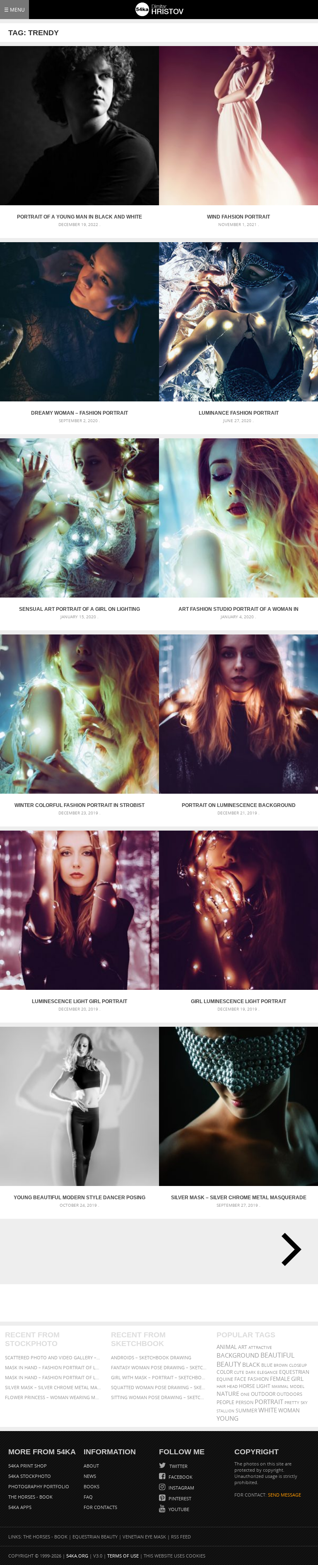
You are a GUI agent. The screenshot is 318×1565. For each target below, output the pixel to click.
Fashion (258, 1379)
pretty (291, 1402)
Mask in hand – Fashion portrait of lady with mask (53, 1377)
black (251, 1364)
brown (281, 1365)
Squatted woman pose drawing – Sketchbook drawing (159, 1387)
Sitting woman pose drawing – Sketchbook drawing (159, 1397)
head (232, 1386)
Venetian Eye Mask (144, 1536)
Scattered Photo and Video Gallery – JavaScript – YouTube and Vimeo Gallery (53, 1357)
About (91, 1466)
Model (297, 1386)
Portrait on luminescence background (239, 805)
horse (247, 1386)
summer (246, 1410)
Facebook (180, 1477)
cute (239, 1372)
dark (251, 1372)
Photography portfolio (38, 1486)
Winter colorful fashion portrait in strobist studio (79, 805)
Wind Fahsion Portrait (238, 217)
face (240, 1378)
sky (304, 1402)
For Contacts (100, 1507)
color (225, 1372)
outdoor (263, 1394)
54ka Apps (19, 1507)
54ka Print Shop (27, 1466)
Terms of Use (123, 1556)
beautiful (277, 1355)
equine (225, 1379)
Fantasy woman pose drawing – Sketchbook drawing (159, 1367)
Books (91, 1486)
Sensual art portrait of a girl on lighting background (79, 609)
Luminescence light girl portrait (79, 1001)
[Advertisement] (160, 1303)
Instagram (180, 1488)
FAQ (88, 1497)
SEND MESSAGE (284, 1495)
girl (297, 1379)
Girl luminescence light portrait (238, 1001)
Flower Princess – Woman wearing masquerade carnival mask (53, 1397)
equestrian (294, 1372)
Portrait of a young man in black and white (79, 217)
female (280, 1379)
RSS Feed (181, 1536)
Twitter (178, 1466)
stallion (225, 1411)
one (245, 1394)
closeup (298, 1365)
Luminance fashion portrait (239, 413)
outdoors (289, 1394)
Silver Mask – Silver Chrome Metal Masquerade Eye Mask (238, 1197)
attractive (260, 1347)
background (238, 1355)
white (267, 1410)
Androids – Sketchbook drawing (151, 1357)
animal (227, 1347)
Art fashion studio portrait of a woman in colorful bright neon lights (238, 609)
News (90, 1476)
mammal (280, 1386)
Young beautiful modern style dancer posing (79, 1197)
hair (221, 1386)
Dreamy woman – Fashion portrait (79, 413)
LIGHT (263, 1386)
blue (266, 1365)
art (242, 1347)
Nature (228, 1393)
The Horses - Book (30, 1497)
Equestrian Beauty (95, 1536)
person (244, 1402)
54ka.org (77, 1556)
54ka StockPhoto (29, 1476)
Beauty (229, 1364)
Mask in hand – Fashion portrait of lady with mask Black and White (53, 1367)
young (227, 1418)
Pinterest (179, 1498)
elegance (267, 1372)
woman (289, 1410)
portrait (269, 1401)
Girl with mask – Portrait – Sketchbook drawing (159, 1377)
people (225, 1402)
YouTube (178, 1509)
